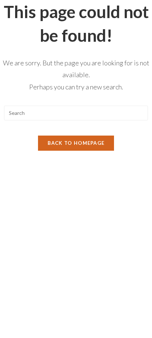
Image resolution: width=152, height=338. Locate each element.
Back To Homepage (76, 143)
